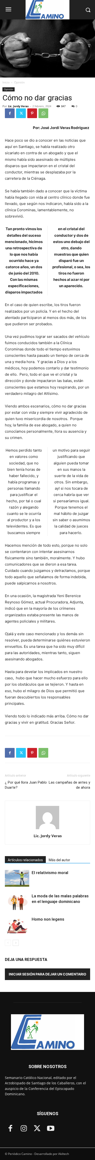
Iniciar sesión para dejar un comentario (47, 974)
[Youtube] (50, 1128)
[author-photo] (47, 829)
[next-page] (16, 943)
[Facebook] (10, 113)
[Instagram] (23, 1128)
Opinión (19, 82)
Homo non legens (48, 919)
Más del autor (59, 860)
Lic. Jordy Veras (18, 106)
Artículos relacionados (25, 860)
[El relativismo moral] (17, 878)
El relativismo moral (50, 872)
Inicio (6, 82)
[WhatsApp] (43, 113)
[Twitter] (21, 113)
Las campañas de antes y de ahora (69, 785)
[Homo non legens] (17, 925)
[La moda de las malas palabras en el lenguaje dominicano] (17, 901)
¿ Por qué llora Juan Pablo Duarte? (26, 785)
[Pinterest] (32, 113)
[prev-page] (8, 943)
